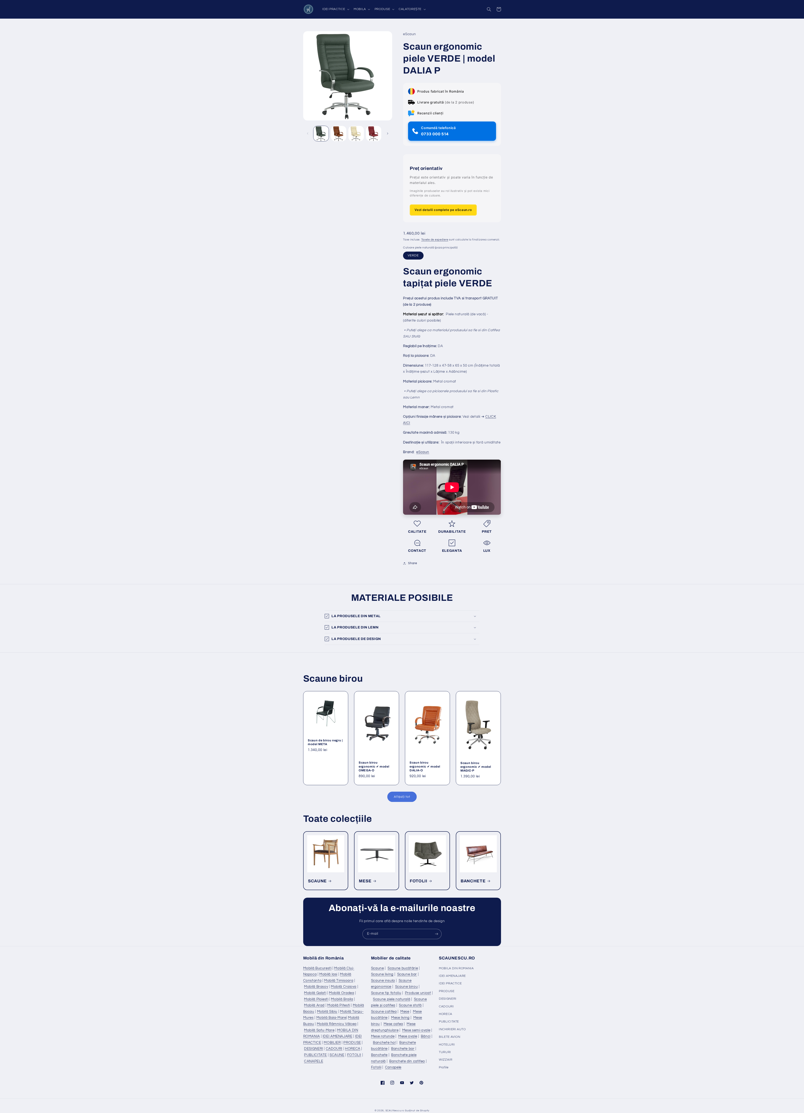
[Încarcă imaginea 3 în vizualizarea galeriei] (356, 133)
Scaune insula (383, 980)
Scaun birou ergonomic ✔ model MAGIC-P (475, 766)
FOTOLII (418, 881)
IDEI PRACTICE (450, 983)
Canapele (393, 1067)
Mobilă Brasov (316, 987)
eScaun (422, 452)
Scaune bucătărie (403, 968)
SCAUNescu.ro (394, 1110)
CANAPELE (313, 1061)
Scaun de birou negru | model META (325, 742)
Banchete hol (384, 1042)
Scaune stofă (410, 1005)
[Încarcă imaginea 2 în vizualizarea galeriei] (338, 133)
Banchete (379, 1055)
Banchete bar (403, 1049)
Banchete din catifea (407, 1061)
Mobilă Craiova (343, 987)
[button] (335, 9)
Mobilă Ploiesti (316, 999)
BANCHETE (473, 881)
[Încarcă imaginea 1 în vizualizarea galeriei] (321, 133)
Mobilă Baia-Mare (331, 1018)
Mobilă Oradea (341, 993)
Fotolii (376, 1067)
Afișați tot (402, 796)
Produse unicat (418, 993)
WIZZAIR (445, 1059)
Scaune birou (406, 987)
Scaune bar (407, 974)
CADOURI (334, 1049)
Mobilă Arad (314, 1005)
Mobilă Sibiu (327, 1011)
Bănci (425, 1036)
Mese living (400, 1018)
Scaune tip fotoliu (386, 993)
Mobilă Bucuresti (317, 968)
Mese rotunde (383, 1036)
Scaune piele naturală (391, 999)
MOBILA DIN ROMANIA (456, 968)
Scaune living (382, 974)
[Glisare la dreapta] (387, 133)
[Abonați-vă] (436, 934)
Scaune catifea (384, 1011)
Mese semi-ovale (416, 1030)
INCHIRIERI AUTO (452, 1029)
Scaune (377, 968)
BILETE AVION (449, 1036)
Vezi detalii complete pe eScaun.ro (443, 210)
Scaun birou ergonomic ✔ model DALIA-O (425, 766)
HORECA (352, 1049)
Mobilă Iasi (328, 974)
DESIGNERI (313, 1049)
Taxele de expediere (434, 239)
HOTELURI (447, 1044)
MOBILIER (332, 1042)
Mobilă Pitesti (338, 1005)
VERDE (413, 255)
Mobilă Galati (315, 993)
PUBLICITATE (315, 1055)
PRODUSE (352, 1042)
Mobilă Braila (342, 999)
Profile (443, 1067)
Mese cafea (393, 1024)
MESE (365, 881)
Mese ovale (407, 1036)
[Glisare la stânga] (307, 133)
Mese (404, 1011)
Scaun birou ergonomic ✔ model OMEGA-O (374, 766)
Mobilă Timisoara (338, 980)
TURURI (445, 1052)
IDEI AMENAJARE (337, 1036)
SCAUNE (317, 881)
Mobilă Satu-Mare (319, 1030)
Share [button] (412, 563)
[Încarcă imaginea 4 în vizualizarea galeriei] (373, 133)
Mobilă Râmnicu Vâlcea (337, 1024)
